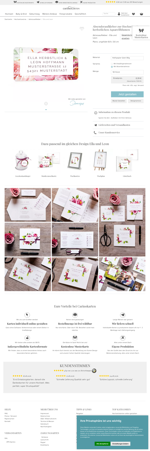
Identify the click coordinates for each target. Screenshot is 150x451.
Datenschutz (45, 416)
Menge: (96, 72)
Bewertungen (138, 2)
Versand (141, 86)
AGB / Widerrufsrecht (48, 419)
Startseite (8, 19)
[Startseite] (75, 8)
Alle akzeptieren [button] (102, 444)
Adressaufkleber (35, 19)
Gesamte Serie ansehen (128, 37)
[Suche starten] (114, 14)
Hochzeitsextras (20, 19)
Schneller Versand (44, 2)
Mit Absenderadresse (121, 67)
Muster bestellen (119, 101)
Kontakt (7, 422)
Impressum (45, 414)
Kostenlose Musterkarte (24, 2)
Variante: (96, 64)
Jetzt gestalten (127, 94)
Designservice (136, 101)
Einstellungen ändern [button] (120, 444)
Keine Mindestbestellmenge (66, 2)
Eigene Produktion (87, 2)
